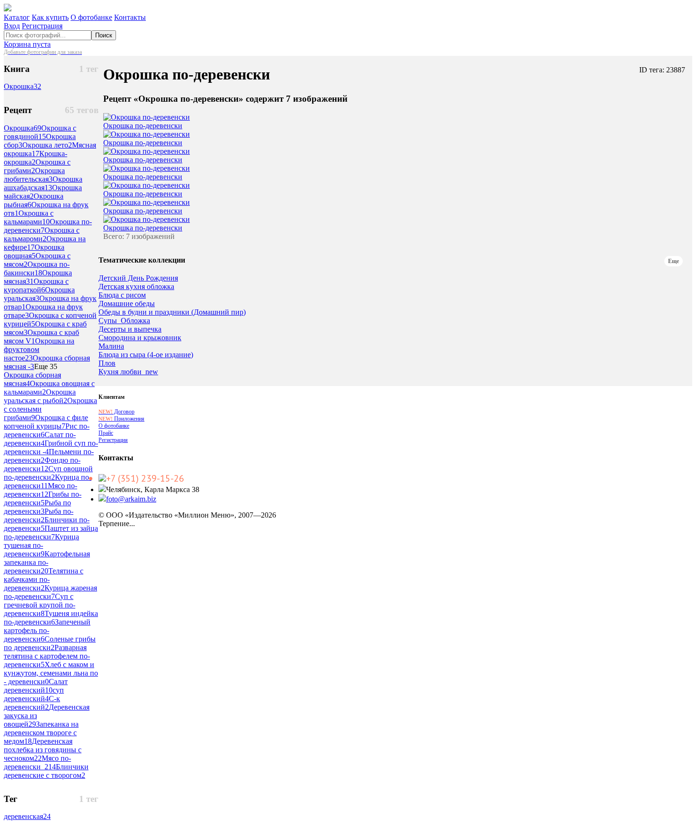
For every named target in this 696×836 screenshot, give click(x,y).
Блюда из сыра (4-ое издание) (145, 355)
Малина (111, 346)
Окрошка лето (47, 145)
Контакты (130, 17)
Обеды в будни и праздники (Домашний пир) (172, 312)
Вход (12, 26)
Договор (116, 411)
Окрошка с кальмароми (42, 234)
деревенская (27, 816)
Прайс (105, 433)
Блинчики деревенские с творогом (46, 771)
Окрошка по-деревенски (142, 126)
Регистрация (42, 26)
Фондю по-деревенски (42, 464)
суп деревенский (34, 694)
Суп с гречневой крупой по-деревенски (39, 604)
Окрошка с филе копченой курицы (46, 422)
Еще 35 (45, 366)
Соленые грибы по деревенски (50, 643)
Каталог (17, 17)
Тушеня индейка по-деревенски (51, 617)
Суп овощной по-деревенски (48, 473)
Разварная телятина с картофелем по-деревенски (47, 656)
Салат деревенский (36, 686)
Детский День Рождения (138, 278)
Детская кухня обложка (136, 286)
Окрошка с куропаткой (36, 285)
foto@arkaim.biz (131, 499)
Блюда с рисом (122, 295)
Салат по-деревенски (40, 439)
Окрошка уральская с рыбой (40, 396)
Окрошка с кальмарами (29, 217)
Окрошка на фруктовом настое (39, 349)
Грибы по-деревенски (42, 498)
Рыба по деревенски (37, 507)
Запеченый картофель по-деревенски (47, 630)
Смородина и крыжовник (139, 338)
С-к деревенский (32, 703)
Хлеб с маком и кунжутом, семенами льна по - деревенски (51, 673)
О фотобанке (91, 17)
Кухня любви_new (128, 372)
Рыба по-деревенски (38, 515)
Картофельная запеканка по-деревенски (47, 562)
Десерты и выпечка (129, 329)
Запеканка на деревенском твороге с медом (41, 732)
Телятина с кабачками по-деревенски (43, 579)
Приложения (121, 418)
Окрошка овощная (34, 251)
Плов (107, 363)
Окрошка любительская (34, 175)
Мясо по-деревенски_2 (37, 762)
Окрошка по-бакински (37, 268)
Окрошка (22, 86)
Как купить (50, 17)
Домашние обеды (126, 304)
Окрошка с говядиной (40, 132)
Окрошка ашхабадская (43, 183)
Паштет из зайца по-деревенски (51, 532)
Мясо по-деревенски (40, 490)
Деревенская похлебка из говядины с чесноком (42, 749)
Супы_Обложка (124, 321)
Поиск (103, 35)
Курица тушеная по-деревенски (41, 545)
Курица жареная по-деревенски (50, 592)
